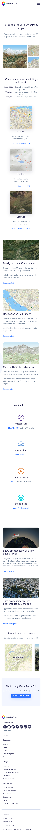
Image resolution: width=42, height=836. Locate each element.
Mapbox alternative (9, 769)
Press (5, 751)
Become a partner (9, 754)
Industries (6, 766)
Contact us (6, 757)
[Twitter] (4, 726)
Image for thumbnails (21, 508)
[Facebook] (16, 726)
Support (5, 800)
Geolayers (6, 775)
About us (6, 744)
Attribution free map (9, 794)
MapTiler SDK (13, 428)
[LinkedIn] (12, 726)
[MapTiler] (10, 3)
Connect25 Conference (10, 803)
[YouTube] (25, 726)
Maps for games (8, 778)
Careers (5, 747)
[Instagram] (21, 726)
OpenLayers (19, 455)
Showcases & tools (9, 791)
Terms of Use (8, 822)
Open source (7, 797)
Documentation (8, 787)
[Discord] (29, 726)
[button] (38, 4)
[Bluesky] (8, 726)
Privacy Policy (8, 818)
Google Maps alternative (11, 772)
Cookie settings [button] (9, 825)
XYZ (26, 455)
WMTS (13, 481)
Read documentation (21, 695)
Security (6, 815)
